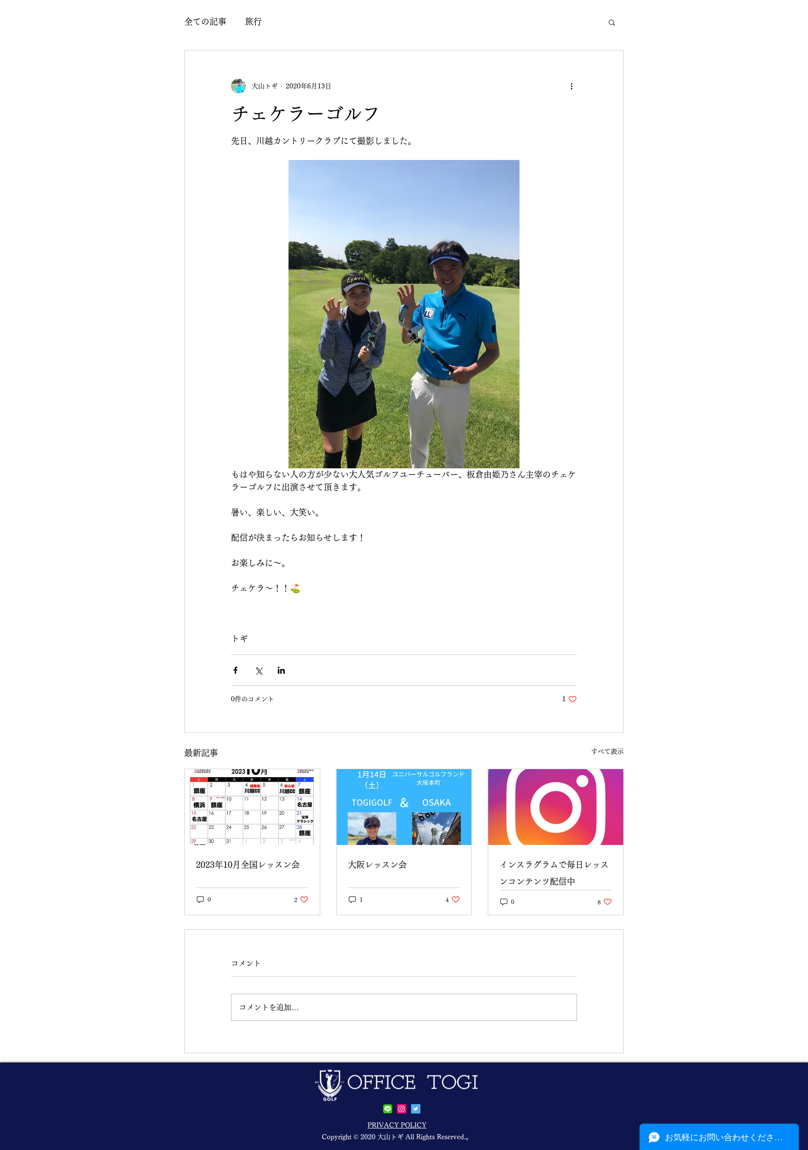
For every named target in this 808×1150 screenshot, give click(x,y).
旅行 (253, 21)
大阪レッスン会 (377, 864)
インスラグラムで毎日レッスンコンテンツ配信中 (554, 873)
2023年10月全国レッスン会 (248, 864)
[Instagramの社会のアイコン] (401, 1109)
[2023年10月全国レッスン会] (252, 807)
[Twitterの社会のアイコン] (415, 1109)
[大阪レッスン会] (404, 807)
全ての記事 (205, 21)
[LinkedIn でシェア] (281, 670)
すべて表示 (607, 751)
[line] (387, 1109)
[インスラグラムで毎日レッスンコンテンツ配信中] (555, 807)
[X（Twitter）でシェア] (258, 670)
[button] (611, 22)
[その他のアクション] (571, 86)
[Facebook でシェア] (235, 670)
